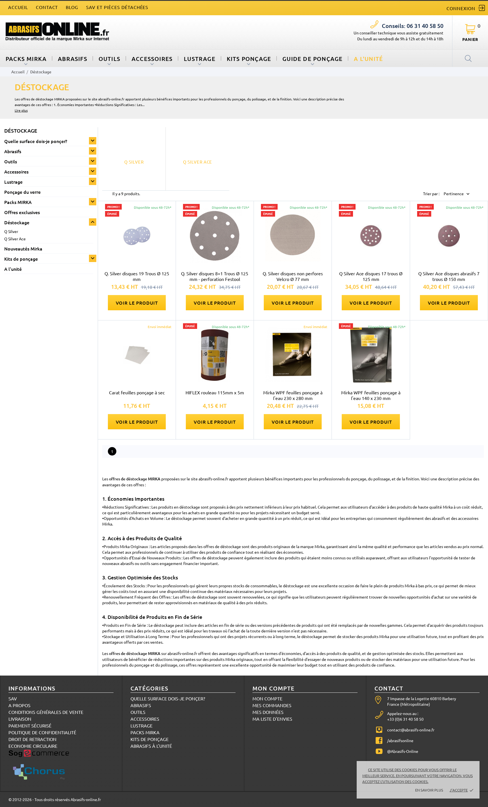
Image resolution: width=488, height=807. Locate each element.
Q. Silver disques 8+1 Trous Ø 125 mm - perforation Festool (214, 276)
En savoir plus (429, 790)
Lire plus (21, 110)
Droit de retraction (32, 739)
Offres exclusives (22, 212)
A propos (19, 705)
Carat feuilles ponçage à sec (137, 392)
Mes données (268, 712)
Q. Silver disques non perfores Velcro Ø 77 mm (293, 276)
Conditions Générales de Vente (45, 712)
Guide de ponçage (312, 58)
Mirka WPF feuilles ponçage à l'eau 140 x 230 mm (370, 395)
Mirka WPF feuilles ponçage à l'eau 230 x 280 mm (293, 395)
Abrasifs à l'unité (151, 746)
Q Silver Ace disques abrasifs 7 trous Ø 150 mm (449, 276)
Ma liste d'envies (272, 719)
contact (47, 7)
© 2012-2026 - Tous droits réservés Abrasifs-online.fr (54, 799)
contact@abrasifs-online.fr (410, 729)
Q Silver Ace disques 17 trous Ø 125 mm (370, 276)
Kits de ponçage (21, 259)
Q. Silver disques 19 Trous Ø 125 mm (136, 276)
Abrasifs (72, 58)
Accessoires (152, 58)
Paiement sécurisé (29, 725)
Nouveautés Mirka (23, 248)
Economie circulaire (32, 746)
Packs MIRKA (26, 58)
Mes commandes (271, 705)
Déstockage (16, 222)
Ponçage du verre (22, 192)
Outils (109, 58)
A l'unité (368, 58)
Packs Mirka (145, 732)
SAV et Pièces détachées (117, 7)
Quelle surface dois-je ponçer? (35, 141)
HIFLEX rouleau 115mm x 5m (215, 392)
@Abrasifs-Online (402, 751)
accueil (18, 7)
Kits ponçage (249, 58)
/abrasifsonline (400, 740)
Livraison (19, 719)
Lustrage (199, 58)
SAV (12, 698)
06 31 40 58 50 (412, 25)
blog (72, 7)
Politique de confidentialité (42, 732)
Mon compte (267, 698)
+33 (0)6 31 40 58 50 (405, 719)
